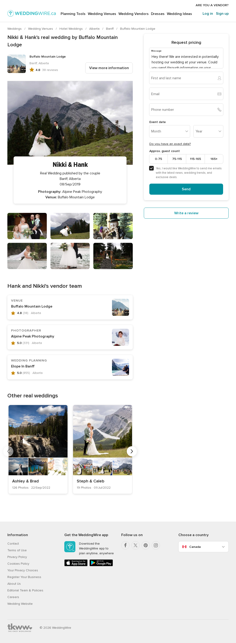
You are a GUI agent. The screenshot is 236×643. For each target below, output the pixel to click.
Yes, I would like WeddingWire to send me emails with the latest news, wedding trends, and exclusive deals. (189, 173)
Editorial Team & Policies (25, 590)
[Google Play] (101, 565)
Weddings (15, 29)
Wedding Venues (102, 14)
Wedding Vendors (133, 14)
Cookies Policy (18, 564)
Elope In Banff (23, 366)
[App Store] (76, 565)
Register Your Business (24, 577)
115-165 (195, 159)
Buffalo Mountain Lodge (137, 29)
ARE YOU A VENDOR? (212, 5)
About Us (14, 584)
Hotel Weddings (71, 29)
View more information (109, 68)
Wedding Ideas (179, 14)
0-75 (158, 159)
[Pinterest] (146, 545)
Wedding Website (20, 604)
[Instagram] (156, 545)
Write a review (186, 213)
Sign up (222, 13)
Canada (195, 547)
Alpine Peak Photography (32, 336)
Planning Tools (73, 14)
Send (186, 189)
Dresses (158, 14)
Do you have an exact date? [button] (170, 144)
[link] (38, 449)
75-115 (177, 159)
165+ (214, 159)
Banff (110, 29)
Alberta (94, 29)
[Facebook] (125, 545)
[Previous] (8, 451)
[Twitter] (135, 545)
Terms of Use (17, 550)
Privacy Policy (17, 557)
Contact (13, 544)
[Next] (132, 451)
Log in (208, 13)
